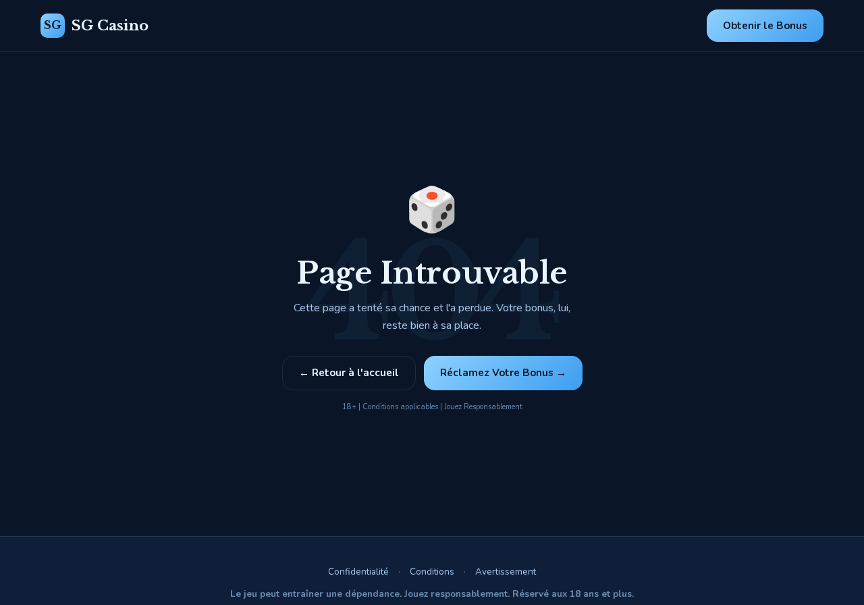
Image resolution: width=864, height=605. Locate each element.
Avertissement (505, 571)
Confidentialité (358, 571)
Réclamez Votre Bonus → (503, 372)
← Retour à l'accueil (349, 372)
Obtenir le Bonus (765, 25)
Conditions (432, 571)
